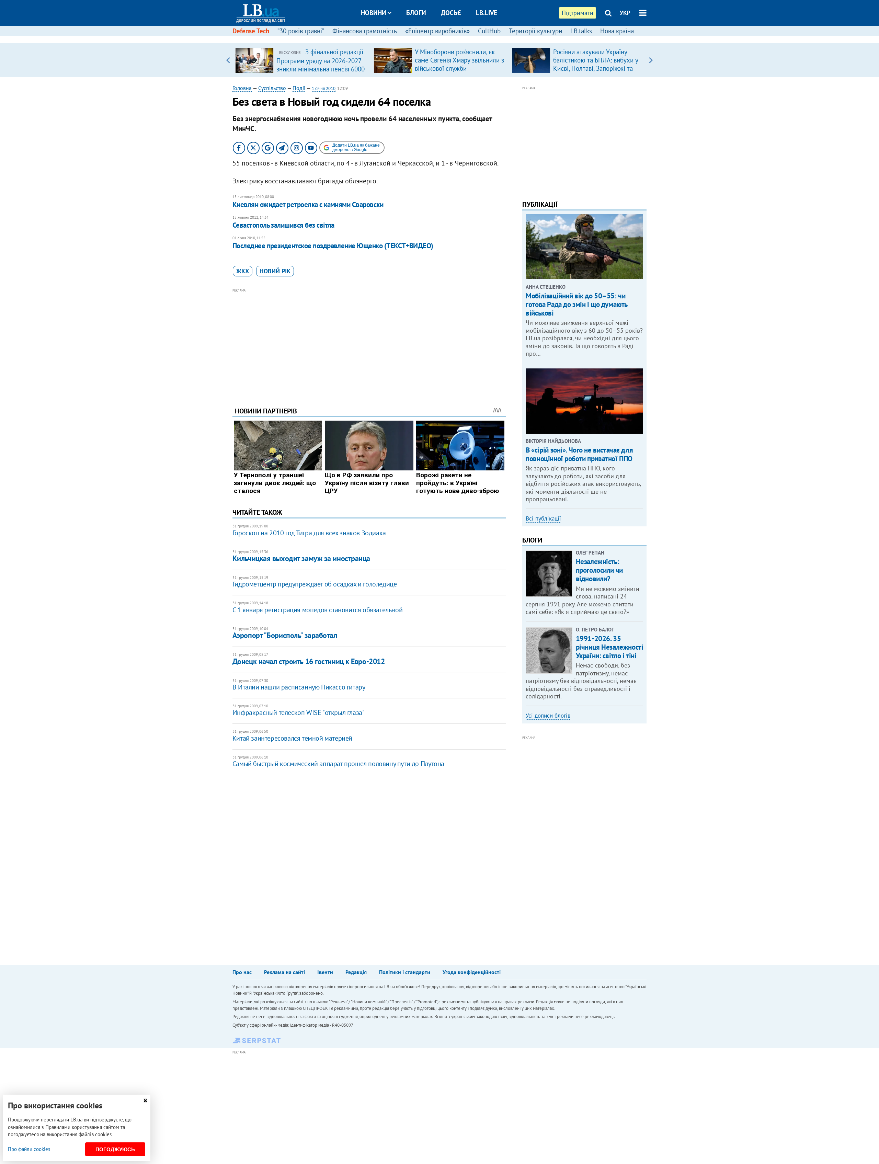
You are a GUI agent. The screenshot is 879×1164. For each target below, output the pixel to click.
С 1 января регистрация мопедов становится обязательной (317, 609)
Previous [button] (228, 60)
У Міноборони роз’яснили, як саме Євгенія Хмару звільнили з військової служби (459, 60)
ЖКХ (242, 271)
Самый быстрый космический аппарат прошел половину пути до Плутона (338, 763)
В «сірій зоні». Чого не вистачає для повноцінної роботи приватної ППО (579, 454)
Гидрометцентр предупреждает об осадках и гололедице (314, 584)
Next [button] (651, 60)
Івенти (325, 972)
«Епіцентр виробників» (437, 31)
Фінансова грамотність (364, 31)
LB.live (486, 13)
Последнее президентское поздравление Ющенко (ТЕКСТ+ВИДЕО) (332, 245)
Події (299, 87)
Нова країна (617, 31)
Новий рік (275, 271)
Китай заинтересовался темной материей (292, 738)
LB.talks (581, 31)
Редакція (356, 972)
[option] (301, 60)
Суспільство (272, 87)
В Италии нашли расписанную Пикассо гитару (298, 687)
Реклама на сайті (284, 972)
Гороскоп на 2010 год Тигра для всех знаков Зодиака (309, 532)
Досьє (451, 13)
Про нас (242, 972)
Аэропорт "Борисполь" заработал (284, 635)
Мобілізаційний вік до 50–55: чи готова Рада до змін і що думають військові (576, 304)
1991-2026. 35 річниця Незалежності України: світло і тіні (609, 647)
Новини (373, 13)
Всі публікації (543, 518)
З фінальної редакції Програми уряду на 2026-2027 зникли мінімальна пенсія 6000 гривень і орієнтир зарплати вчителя (320, 69)
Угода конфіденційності (472, 972)
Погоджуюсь (115, 1149)
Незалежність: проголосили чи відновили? (599, 570)
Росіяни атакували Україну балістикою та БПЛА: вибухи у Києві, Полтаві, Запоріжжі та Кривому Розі (595, 64)
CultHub (489, 31)
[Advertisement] (369, 342)
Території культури (535, 31)
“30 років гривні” (300, 31)
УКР (625, 12)
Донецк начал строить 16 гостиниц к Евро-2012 (308, 661)
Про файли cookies (29, 1149)
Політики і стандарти (404, 972)
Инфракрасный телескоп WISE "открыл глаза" (298, 712)
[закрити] (145, 1100)
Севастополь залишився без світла (283, 225)
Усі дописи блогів (548, 715)
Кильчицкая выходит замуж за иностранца (301, 558)
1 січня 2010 (323, 88)
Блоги (416, 13)
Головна (242, 87)
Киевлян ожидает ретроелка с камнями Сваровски (307, 204)
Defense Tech (250, 31)
